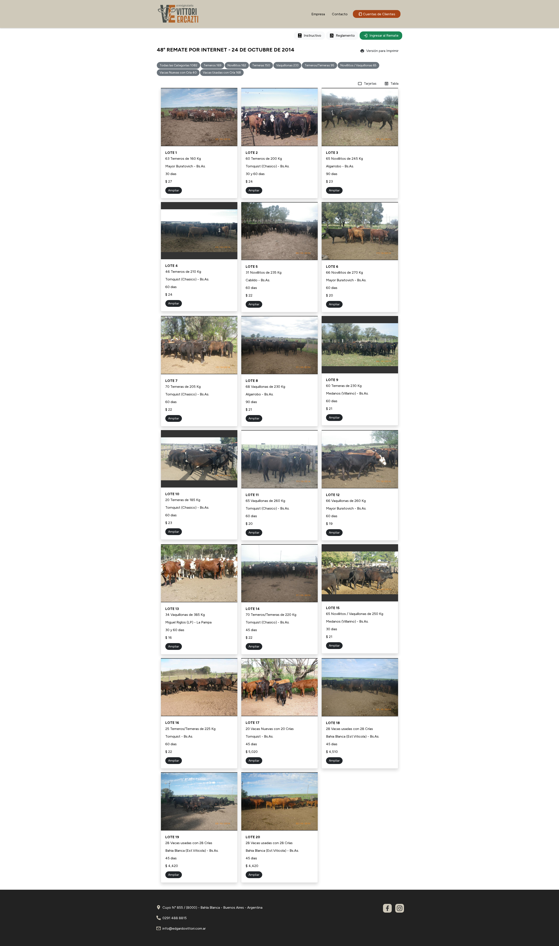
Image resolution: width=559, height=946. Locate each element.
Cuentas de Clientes (379, 14)
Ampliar (173, 190)
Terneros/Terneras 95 (319, 65)
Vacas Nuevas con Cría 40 (178, 72)
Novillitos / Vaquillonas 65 (358, 65)
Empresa (318, 14)
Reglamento (345, 35)
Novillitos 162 (237, 65)
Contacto (340, 14)
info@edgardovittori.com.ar (184, 928)
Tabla (394, 83)
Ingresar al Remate (384, 35)
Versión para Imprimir (382, 51)
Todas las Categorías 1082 (178, 65)
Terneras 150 (261, 65)
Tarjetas (370, 83)
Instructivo (312, 35)
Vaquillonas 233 (287, 65)
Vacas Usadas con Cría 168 (222, 72)
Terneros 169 (212, 65)
